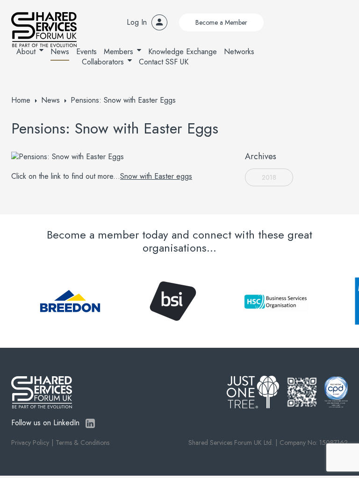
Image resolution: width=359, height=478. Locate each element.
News (59, 51)
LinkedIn (90, 423)
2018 (269, 177)
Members (118, 51)
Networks (239, 51)
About (26, 51)
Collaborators (103, 61)
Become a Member (221, 22)
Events (86, 51)
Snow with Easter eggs (156, 176)
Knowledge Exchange (182, 51)
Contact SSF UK (163, 61)
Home (20, 100)
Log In (137, 22)
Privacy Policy (30, 442)
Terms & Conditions (82, 442)
